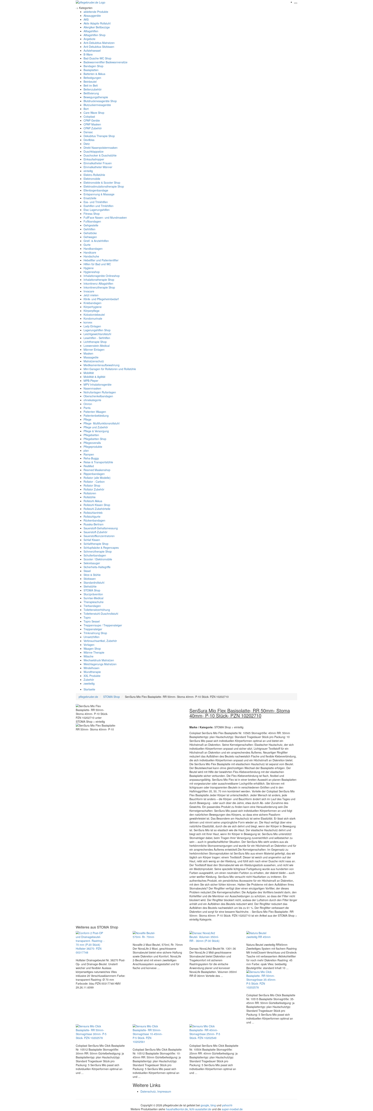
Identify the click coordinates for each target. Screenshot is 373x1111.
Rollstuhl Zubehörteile (97, 509)
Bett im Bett (91, 85)
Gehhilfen (89, 229)
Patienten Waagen (95, 412)
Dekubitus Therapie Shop (99, 136)
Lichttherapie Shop (95, 342)
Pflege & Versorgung (96, 431)
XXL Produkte (92, 676)
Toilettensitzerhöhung (97, 610)
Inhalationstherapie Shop (99, 280)
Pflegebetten (91, 435)
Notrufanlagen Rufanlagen (100, 392)
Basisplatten (91, 70)
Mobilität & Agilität (94, 377)
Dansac (88, 132)
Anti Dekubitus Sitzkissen (99, 47)
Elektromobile (92, 179)
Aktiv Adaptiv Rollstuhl (97, 23)
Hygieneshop (92, 272)
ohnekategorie (92, 400)
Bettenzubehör (93, 89)
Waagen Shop (92, 648)
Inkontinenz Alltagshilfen (98, 283)
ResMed (89, 466)
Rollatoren (90, 493)
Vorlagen (89, 645)
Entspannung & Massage (99, 194)
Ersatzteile (90, 198)
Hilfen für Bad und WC (97, 264)
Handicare (90, 252)
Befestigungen (92, 78)
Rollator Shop (92, 485)
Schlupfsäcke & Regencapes (101, 547)
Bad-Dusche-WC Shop (97, 58)
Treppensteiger (93, 629)
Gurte (87, 245)
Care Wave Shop (94, 113)
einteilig (88, 171)
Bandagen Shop (93, 66)
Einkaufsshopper (94, 159)
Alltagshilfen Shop (94, 35)
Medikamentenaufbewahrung (101, 365)
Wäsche (88, 656)
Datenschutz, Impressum (155, 1091)
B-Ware (88, 54)
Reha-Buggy (91, 458)
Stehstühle (90, 586)
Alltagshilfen (91, 31)
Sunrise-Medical (93, 598)
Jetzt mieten (91, 295)
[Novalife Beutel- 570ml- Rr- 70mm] (148, 934)
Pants (87, 408)
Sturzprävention (93, 594)
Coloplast (89, 116)
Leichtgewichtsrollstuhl (97, 334)
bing (213, 1105)
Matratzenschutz (94, 361)
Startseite (89, 689)
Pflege (87, 419)
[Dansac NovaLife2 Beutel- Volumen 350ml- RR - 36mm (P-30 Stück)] (204, 936)
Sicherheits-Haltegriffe (97, 567)
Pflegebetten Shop (95, 439)
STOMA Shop (92, 590)
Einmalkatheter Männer (98, 167)
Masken (88, 353)
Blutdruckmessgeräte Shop (100, 101)
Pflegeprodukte (93, 447)
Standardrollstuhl (94, 582)
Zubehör (89, 680)
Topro (87, 617)
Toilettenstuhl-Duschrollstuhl (101, 613)
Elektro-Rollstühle (94, 175)
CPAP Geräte (92, 120)
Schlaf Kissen (92, 540)
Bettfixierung (91, 93)
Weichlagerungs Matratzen (100, 664)
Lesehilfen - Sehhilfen (97, 338)
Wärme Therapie (94, 652)
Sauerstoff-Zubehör (95, 532)
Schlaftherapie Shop (96, 544)
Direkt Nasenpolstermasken (101, 148)
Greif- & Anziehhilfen (96, 241)
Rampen (89, 454)
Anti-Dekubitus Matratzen (99, 43)
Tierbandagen (92, 606)
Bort (86, 109)
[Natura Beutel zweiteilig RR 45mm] (261, 934)
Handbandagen (93, 248)
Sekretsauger (92, 563)
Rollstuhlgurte (92, 516)
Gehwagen (90, 237)
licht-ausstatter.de (200, 1109)
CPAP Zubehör (93, 128)
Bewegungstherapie (96, 97)
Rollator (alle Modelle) (97, 478)
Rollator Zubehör (94, 489)
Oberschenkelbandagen (98, 396)
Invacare (89, 291)
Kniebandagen (92, 303)
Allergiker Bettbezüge (97, 27)
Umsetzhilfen (91, 637)
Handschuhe (91, 256)
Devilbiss (89, 140)
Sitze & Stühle (92, 575)
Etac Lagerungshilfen (97, 210)
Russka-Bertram (94, 524)
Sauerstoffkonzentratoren (99, 536)
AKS (86, 19)
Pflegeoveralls (92, 443)
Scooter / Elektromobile (98, 559)
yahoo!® (227, 1105)
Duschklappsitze (94, 151)
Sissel (87, 571)
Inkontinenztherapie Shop (99, 287)
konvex (88, 322)
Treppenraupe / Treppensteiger (103, 625)
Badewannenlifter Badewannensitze (105, 62)
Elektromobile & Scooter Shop (102, 182)
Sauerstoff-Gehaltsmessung (101, 528)
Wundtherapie (92, 672)
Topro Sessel (92, 621)
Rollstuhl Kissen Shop (97, 505)
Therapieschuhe (94, 602)
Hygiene (89, 268)
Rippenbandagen (94, 474)
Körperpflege (91, 311)
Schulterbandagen (95, 555)
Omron (88, 404)
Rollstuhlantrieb (93, 513)
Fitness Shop (92, 214)
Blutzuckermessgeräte (97, 105)
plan (86, 450)
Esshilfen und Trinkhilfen (98, 206)
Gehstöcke (90, 233)
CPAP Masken (92, 124)
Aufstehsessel (92, 50)
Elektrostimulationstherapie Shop (104, 186)
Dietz (87, 144)
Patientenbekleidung (96, 415)
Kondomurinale (93, 318)
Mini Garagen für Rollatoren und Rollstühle (110, 369)
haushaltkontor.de (177, 1109)
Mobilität (89, 373)
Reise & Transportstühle (98, 462)
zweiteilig (89, 683)
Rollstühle (90, 497)
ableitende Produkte (96, 12)
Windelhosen (91, 668)
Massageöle (91, 357)
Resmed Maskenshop (97, 470)
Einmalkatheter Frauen (98, 163)
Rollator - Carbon (94, 481)
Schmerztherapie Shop (98, 551)
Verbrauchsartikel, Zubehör (100, 641)
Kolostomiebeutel (94, 314)
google (205, 1105)
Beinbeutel (90, 81)
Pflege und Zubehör (96, 427)
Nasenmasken (92, 388)
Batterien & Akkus (94, 74)
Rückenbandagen (94, 520)
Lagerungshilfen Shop (97, 330)
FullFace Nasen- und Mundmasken (105, 217)
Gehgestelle (91, 225)
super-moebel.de (232, 1109)
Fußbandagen (92, 221)
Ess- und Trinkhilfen (96, 202)
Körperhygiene (93, 307)
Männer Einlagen (94, 349)
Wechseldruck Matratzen (99, 660)
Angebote (89, 39)
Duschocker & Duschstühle (100, 155)
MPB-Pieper (91, 381)
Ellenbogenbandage (96, 190)
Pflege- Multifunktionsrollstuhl (101, 423)
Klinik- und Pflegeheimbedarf (101, 299)
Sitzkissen (90, 579)
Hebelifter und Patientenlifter (101, 260)
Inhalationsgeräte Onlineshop (102, 276)
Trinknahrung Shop (95, 633)
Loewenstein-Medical (97, 346)
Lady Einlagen (92, 326)
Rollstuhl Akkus (93, 501)
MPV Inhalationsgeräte (98, 384)
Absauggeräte (92, 15)
